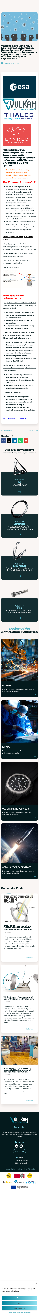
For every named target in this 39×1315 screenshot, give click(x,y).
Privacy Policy (12, 1312)
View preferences (19, 1308)
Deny (19, 1303)
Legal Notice (27, 1312)
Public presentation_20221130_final (14, 418)
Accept (19, 1298)
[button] (36, 1283)
